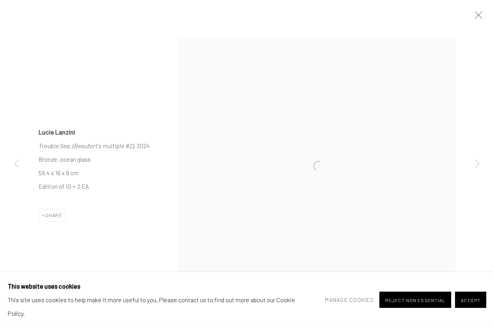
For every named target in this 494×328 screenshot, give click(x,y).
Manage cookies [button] (349, 299)
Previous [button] (16, 164)
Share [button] (53, 215)
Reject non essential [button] (415, 300)
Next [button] (477, 164)
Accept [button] (470, 300)
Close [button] (476, 17)
